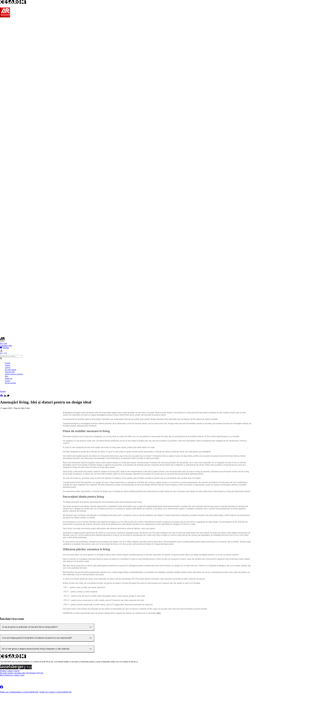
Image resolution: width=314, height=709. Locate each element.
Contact (7, 381)
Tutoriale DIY (10, 372)
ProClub (40, 673)
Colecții (7, 367)
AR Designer (31, 673)
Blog (6, 376)
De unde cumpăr (10, 370)
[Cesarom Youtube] (16, 688)
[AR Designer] (5, 17)
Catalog (7, 365)
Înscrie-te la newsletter (16, 679)
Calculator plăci (6, 346)
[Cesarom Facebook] (1, 688)
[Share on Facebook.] (2, 396)
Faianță (3, 391)
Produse (7, 363)
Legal (22, 675)
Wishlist (6, 348)
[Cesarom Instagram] (9, 688)
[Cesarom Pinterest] (12, 688)
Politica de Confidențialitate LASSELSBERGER (19, 692)
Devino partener (10, 383)
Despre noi (8, 378)
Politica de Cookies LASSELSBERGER (56, 692)
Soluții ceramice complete (14, 374)
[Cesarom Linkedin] (5, 688)
